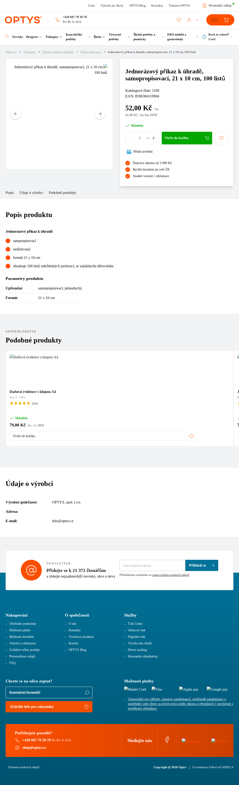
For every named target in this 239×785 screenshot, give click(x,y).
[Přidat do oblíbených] (221, 138)
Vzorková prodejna (81, 637)
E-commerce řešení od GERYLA (213, 767)
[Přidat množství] (153, 138)
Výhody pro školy (112, 5)
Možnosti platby (20, 630)
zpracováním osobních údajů (170, 575)
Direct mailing (137, 650)
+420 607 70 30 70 (75, 17)
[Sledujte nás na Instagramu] (191, 740)
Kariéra (73, 643)
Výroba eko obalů (140, 643)
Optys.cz (11, 52)
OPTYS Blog (137, 5)
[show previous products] (15, 113)
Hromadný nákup (220, 5)
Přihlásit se (197, 565)
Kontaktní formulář (24, 692)
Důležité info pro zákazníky (32, 707)
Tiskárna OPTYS (179, 5)
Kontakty (157, 5)
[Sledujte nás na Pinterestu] (219, 740)
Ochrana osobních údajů (23, 767)
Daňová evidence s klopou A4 (33, 392)
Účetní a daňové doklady (58, 52)
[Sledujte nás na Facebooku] (166, 742)
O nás (91, 5)
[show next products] (100, 113)
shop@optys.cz (34, 747)
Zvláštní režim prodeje (24, 650)
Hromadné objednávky (143, 656)
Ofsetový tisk (136, 630)
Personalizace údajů (22, 656)
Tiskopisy (29, 52)
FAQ (12, 663)
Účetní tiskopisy (91, 52)
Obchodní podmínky (22, 623)
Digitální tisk (136, 637)
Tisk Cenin (135, 623)
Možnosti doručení (21, 637)
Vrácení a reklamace (22, 643)
